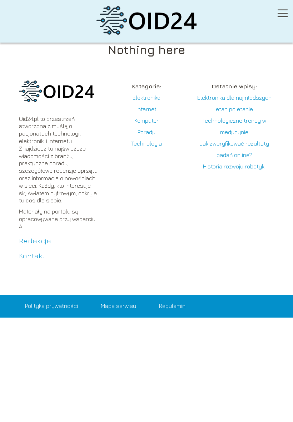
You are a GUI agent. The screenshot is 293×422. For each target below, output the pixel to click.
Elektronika (146, 97)
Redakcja (35, 240)
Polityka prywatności (51, 306)
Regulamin (172, 306)
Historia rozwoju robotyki (234, 166)
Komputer (146, 120)
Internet (146, 109)
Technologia (146, 143)
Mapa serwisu (118, 306)
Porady (146, 132)
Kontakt (32, 255)
